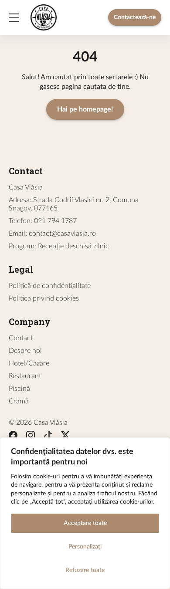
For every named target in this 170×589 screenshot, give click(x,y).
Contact (21, 338)
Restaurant (25, 375)
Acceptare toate (85, 523)
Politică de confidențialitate (50, 285)
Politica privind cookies (44, 298)
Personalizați (85, 547)
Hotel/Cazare (29, 363)
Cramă (19, 401)
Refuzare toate (85, 570)
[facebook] (13, 436)
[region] (85, 513)
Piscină (19, 388)
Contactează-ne (135, 17)
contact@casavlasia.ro (62, 233)
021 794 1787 (55, 220)
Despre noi (25, 350)
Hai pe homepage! (85, 109)
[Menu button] (14, 17)
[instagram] (30, 436)
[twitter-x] (65, 436)
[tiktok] (48, 436)
